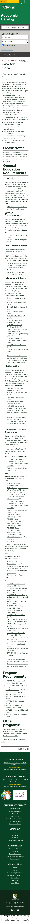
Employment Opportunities (15, 875)
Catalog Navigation (9, 55)
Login (3, 1)
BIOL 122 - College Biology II (16, 311)
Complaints (15, 883)
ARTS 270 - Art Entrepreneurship (16, 685)
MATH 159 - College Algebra (16, 393)
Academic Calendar (15, 824)
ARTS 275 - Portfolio (12, 690)
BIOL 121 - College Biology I (16, 307)
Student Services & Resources (15, 819)
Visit (15, 832)
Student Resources (15, 805)
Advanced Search (7, 50)
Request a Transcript (15, 811)
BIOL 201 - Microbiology (15, 316)
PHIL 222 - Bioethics (14, 642)
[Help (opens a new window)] (27, 61)
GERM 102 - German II (14, 621)
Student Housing (15, 859)
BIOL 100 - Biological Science (17, 298)
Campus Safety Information (15, 873)
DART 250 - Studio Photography (16, 714)
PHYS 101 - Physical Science (16, 345)
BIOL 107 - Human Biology (16, 302)
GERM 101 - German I (14, 619)
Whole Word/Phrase (10, 45)
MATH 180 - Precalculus (15, 397)
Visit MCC (15, 829)
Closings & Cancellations (15, 840)
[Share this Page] (23, 61)
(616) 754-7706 (15, 782)
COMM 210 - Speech (14, 263)
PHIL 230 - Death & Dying (15, 644)
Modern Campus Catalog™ (19, 920)
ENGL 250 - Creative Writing (16, 615)
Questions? (15, 837)
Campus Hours (15, 835)
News (15, 867)
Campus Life (15, 845)
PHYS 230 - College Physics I (17, 349)
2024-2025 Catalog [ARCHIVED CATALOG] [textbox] (15, 27)
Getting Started (15, 808)
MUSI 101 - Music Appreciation (17, 624)
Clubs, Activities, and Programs (15, 856)
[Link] (10, 6)
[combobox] (15, 27)
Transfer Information (15, 821)
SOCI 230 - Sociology (14, 537)
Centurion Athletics (15, 849)
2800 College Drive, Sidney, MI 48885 (15, 763)
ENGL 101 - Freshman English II (17, 239)
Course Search (15, 816)
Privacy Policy (15, 880)
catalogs (6, 916)
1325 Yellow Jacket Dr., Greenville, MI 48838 (15, 780)
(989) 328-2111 (15, 765)
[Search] (27, 42)
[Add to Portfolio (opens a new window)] (21, 61)
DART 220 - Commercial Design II (17, 710)
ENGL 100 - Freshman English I (17, 235)
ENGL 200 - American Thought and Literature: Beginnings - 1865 (17, 590)
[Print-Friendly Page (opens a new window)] (25, 61)
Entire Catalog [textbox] (7, 37)
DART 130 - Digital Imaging (14, 701)
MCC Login (15, 813)
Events (15, 870)
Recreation (15, 851)
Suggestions (15, 878)
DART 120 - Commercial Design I (16, 696)
